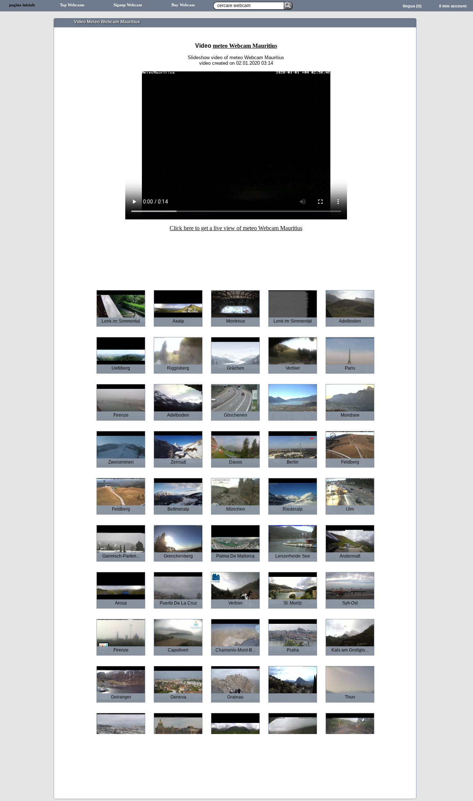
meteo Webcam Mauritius (245, 46)
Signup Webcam (127, 5)
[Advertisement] (236, 255)
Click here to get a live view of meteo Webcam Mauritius (236, 228)
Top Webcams (72, 5)
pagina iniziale (22, 5)
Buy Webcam (183, 5)
